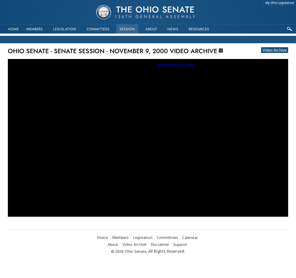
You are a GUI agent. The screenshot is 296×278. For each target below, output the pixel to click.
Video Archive (275, 50)
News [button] (172, 29)
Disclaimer (160, 244)
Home (13, 29)
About (151, 29)
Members (34, 29)
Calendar (190, 237)
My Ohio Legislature (279, 2)
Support (180, 244)
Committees (98, 29)
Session (127, 29)
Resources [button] (199, 29)
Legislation (64, 29)
